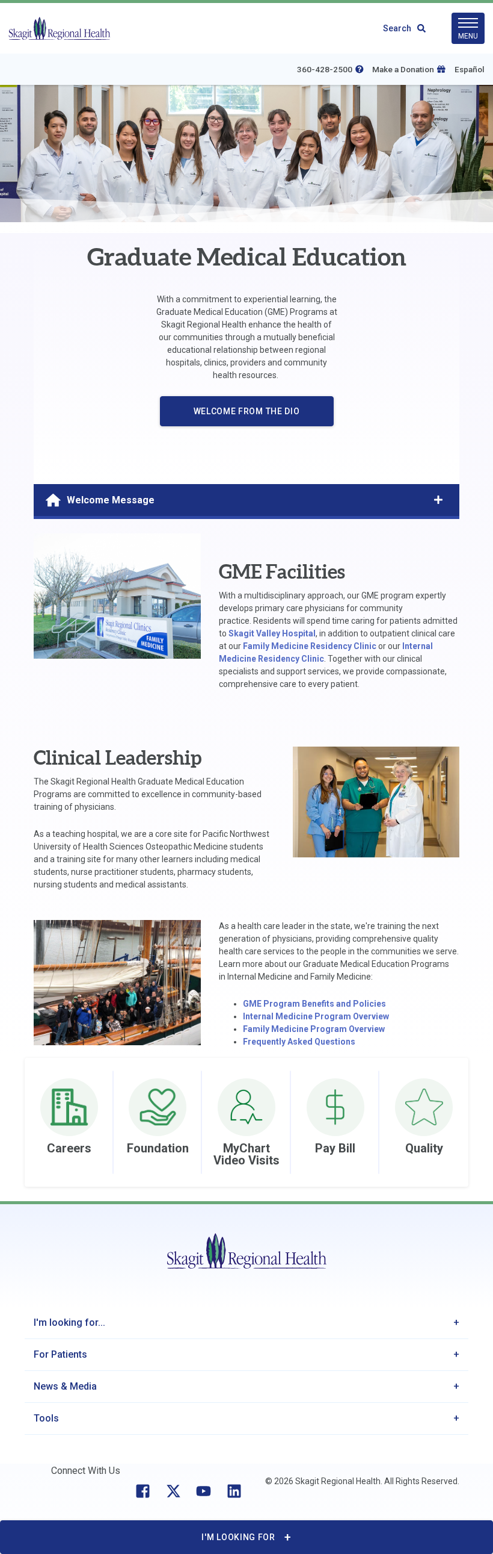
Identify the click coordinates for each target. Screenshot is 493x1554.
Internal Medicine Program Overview (316, 1016)
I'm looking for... (69, 1322)
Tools (46, 1418)
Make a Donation (403, 69)
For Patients (60, 1354)
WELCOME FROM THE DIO (247, 411)
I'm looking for (238, 1537)
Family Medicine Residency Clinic (309, 646)
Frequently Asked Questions (299, 1041)
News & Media (65, 1386)
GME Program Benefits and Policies (314, 1004)
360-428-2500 (324, 69)
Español (470, 69)
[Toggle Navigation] (438, 500)
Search (397, 28)
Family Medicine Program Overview (314, 1029)
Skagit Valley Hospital (272, 633)
